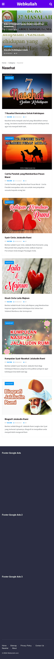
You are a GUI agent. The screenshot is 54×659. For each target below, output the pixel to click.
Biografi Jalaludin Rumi (16, 419)
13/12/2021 (9, 30)
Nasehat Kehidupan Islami (16, 50)
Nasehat (8, 20)
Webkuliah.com (13, 653)
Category (11, 63)
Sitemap (13, 645)
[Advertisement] (27, 484)
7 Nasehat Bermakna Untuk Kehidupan (24, 113)
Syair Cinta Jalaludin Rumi (18, 237)
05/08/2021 (9, 53)
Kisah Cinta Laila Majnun (17, 298)
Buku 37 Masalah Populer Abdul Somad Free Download (23, 25)
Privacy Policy (26, 645)
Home (4, 63)
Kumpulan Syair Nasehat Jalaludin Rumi (25, 358)
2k (16, 30)
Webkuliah (27, 4)
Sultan (9, 117)
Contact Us (40, 645)
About (14, 648)
